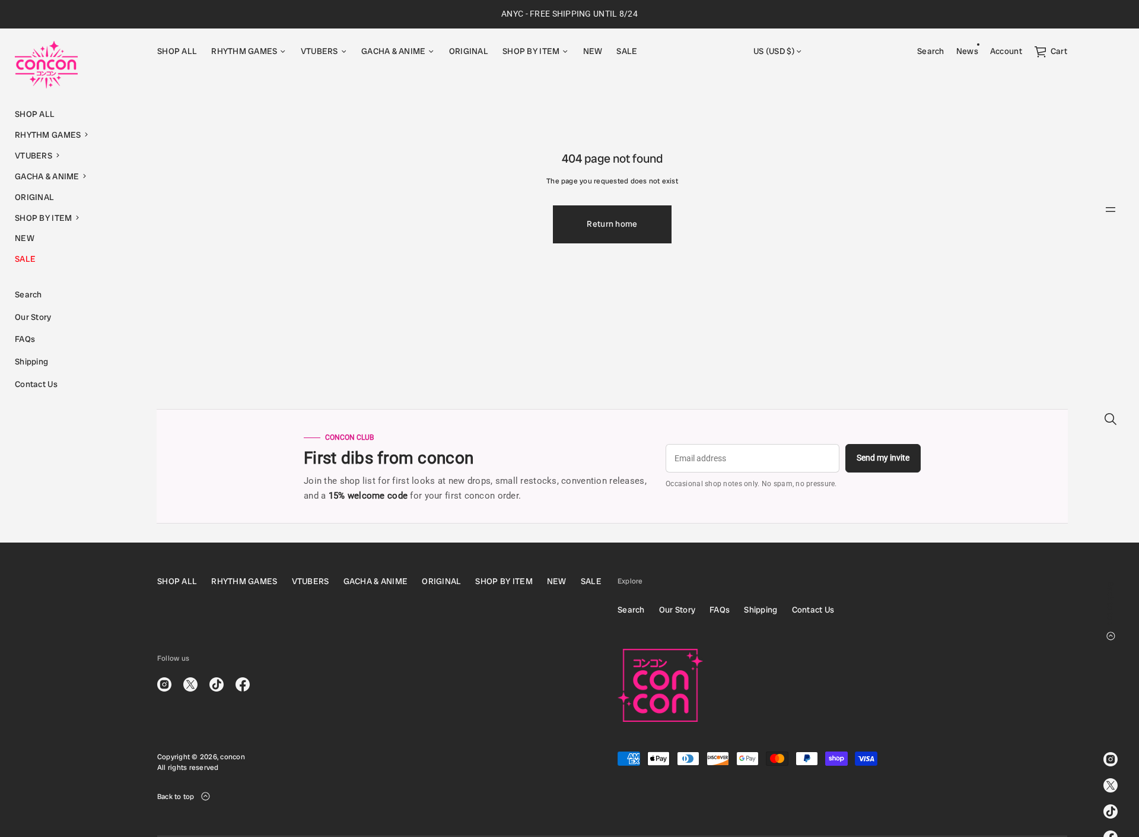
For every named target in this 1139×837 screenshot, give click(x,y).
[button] (71, 135)
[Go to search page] (1110, 419)
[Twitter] (1110, 785)
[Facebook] (243, 684)
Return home (612, 223)
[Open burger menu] (1110, 209)
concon (232, 757)
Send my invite (883, 457)
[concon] (46, 64)
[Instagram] (1110, 759)
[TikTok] (1110, 811)
